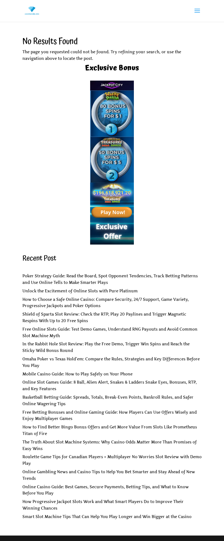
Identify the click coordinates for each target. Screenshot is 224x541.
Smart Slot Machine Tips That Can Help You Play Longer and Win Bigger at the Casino (106, 516)
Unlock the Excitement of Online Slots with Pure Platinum (80, 291)
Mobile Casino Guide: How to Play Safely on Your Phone (77, 374)
